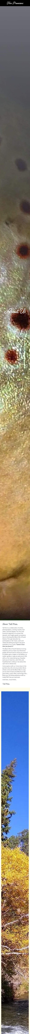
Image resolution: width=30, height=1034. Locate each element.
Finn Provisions (15, 3)
